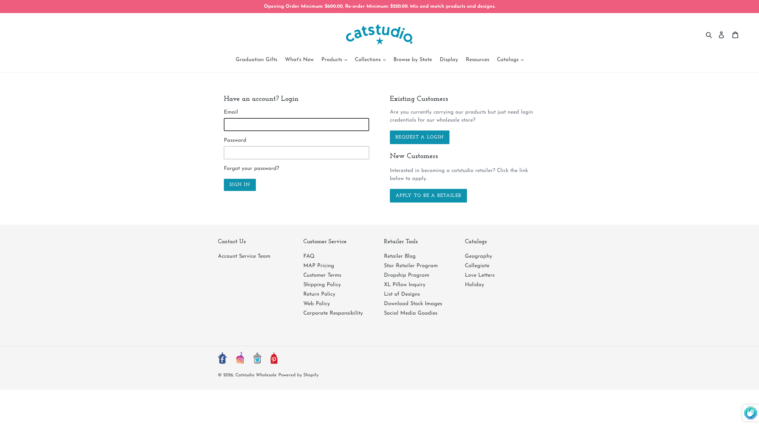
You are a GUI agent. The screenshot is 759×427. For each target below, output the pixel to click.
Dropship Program (406, 275)
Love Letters (480, 275)
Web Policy (316, 304)
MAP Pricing (318, 266)
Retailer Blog (400, 256)
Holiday (474, 285)
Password (235, 140)
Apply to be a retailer (428, 195)
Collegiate (477, 266)
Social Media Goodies (410, 313)
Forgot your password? (251, 168)
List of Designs (402, 294)
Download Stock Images (413, 304)
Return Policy (319, 294)
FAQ (309, 256)
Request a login (420, 137)
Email (231, 112)
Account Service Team (244, 256)
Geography (478, 256)
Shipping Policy (322, 285)
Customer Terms (322, 275)
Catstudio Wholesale (256, 375)
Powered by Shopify (298, 375)
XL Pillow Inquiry (404, 285)
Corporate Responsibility (333, 313)
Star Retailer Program (411, 266)
